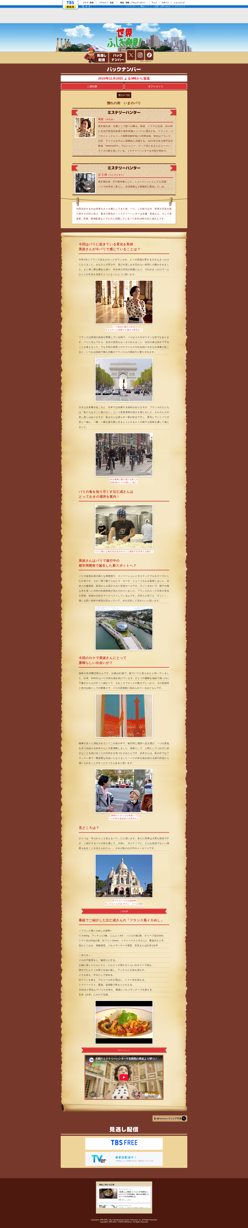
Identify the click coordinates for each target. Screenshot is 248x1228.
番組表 (70, 6)
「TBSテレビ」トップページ (70, 2)
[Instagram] (140, 55)
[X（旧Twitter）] (131, 55)
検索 (89, 6)
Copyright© (95, 1220)
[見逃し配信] (101, 57)
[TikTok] (149, 55)
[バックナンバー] (117, 57)
